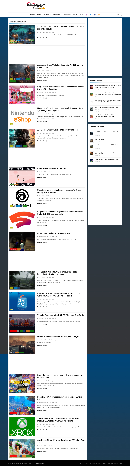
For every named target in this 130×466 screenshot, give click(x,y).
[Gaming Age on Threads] (87, 14)
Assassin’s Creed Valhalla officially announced (57, 130)
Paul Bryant (42, 32)
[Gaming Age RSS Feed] (99, 14)
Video (19, 391)
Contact (110, 463)
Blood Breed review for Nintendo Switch (54, 233)
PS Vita (12, 184)
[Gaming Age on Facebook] (95, 14)
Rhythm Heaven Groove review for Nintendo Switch (107, 159)
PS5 (24, 40)
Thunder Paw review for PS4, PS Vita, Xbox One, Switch (61, 315)
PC (14, 40)
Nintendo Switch (13, 102)
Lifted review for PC (99, 139)
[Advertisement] (90, 6)
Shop (81, 15)
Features (67, 15)
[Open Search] (118, 14)
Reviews (46, 15)
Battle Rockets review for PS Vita (51, 168)
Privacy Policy (118, 463)
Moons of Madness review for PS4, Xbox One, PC (58, 337)
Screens (27, 40)
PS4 (21, 40)
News (39, 15)
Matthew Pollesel (43, 92)
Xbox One (32, 40)
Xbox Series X (13, 42)
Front (32, 15)
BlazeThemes (39, 463)
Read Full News (41, 38)
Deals (75, 15)
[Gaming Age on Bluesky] (91, 14)
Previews (56, 15)
